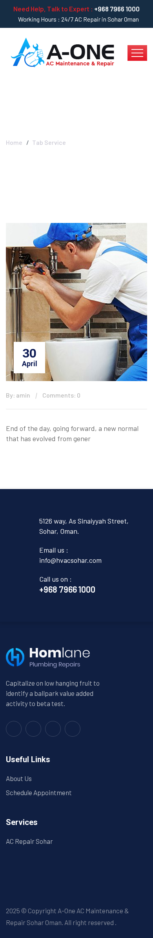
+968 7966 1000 (117, 9)
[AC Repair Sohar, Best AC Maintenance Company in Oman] (62, 52)
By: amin (18, 395)
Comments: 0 (61, 395)
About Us (19, 778)
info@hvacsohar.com (70, 560)
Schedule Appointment (39, 792)
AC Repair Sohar (29, 841)
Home (14, 142)
